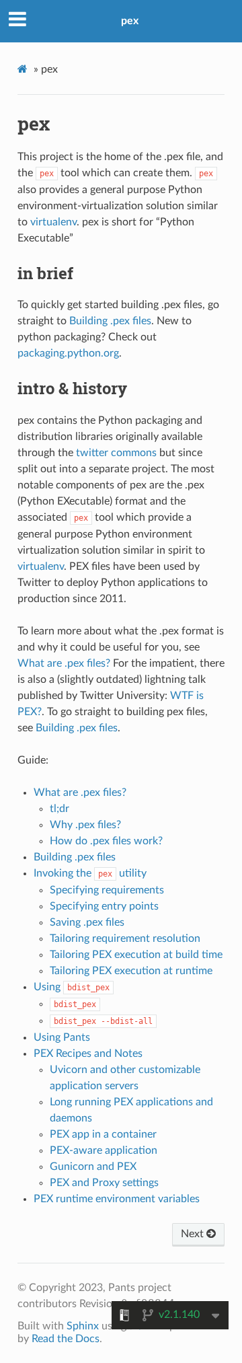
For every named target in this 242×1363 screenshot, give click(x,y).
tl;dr (59, 808)
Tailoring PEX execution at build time (136, 954)
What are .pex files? (80, 792)
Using (72, 987)
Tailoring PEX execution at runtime (131, 970)
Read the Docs (65, 1338)
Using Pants (62, 1037)
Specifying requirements (107, 890)
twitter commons (116, 452)
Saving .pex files (87, 922)
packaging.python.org (68, 353)
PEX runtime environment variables (117, 1198)
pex (129, 20)
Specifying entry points (104, 906)
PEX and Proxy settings (104, 1182)
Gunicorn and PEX (93, 1166)
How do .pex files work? (106, 841)
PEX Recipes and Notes (88, 1053)
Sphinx (83, 1326)
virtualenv (53, 222)
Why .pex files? (85, 824)
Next (193, 1233)
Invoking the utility (90, 873)
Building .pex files (75, 857)
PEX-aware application (103, 1150)
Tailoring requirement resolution (125, 938)
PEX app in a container (103, 1134)
